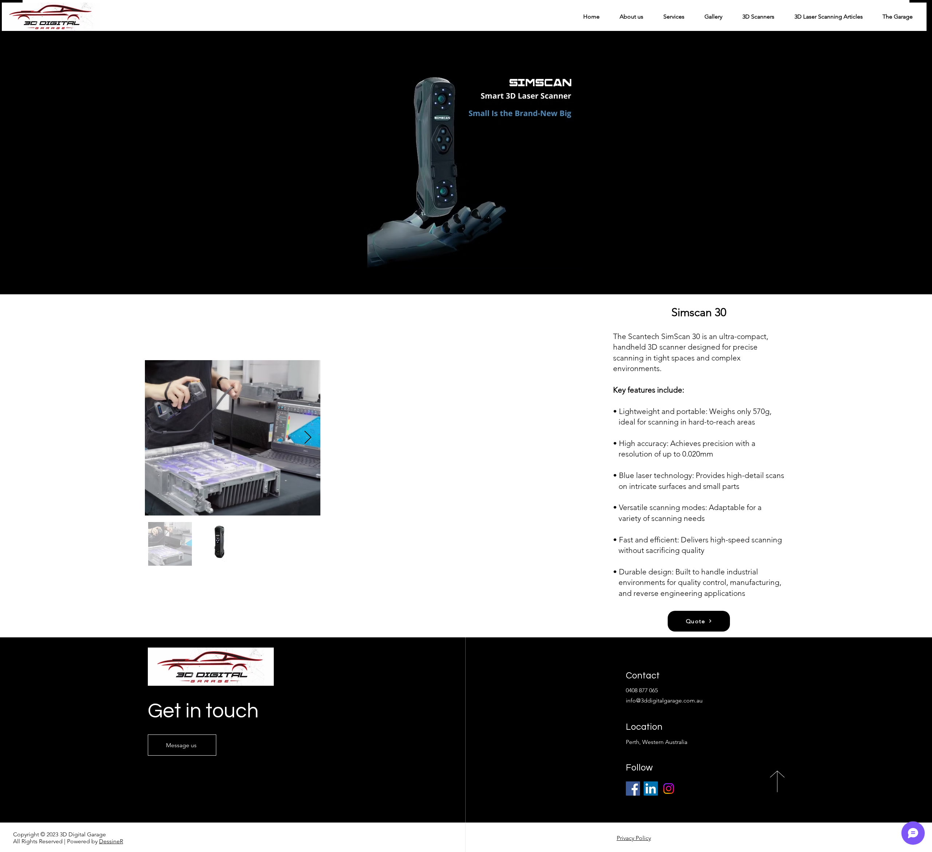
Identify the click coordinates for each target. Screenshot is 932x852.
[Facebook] (633, 788)
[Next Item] (308, 438)
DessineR (111, 841)
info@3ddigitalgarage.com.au (664, 700)
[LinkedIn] (651, 788)
